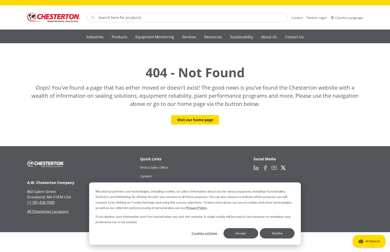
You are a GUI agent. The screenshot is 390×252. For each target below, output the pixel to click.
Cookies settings (204, 233)
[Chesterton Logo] (53, 17)
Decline (277, 233)
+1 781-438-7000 (41, 202)
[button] (347, 17)
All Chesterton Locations (48, 211)
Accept (241, 233)
